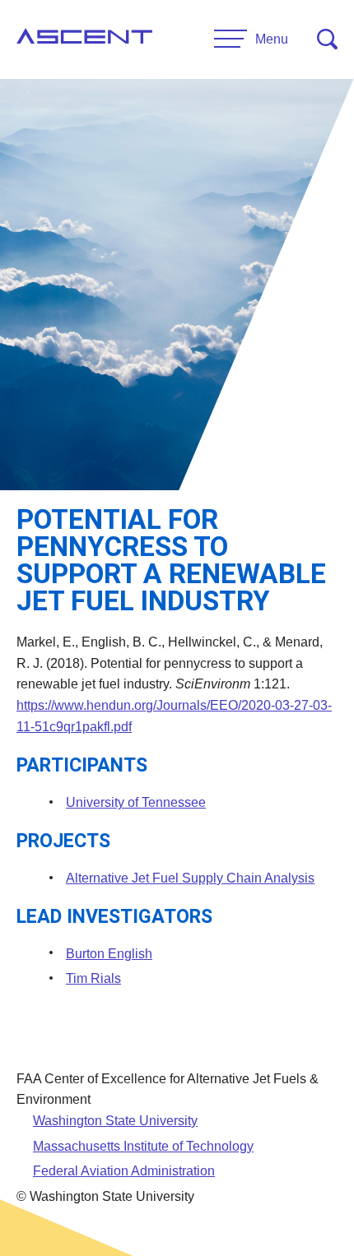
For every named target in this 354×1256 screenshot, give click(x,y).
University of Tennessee (136, 802)
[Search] (327, 39)
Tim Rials (93, 978)
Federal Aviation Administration (124, 1171)
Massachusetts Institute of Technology (143, 1146)
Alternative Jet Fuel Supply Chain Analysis (190, 878)
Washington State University (115, 1121)
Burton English (109, 954)
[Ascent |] (84, 39)
